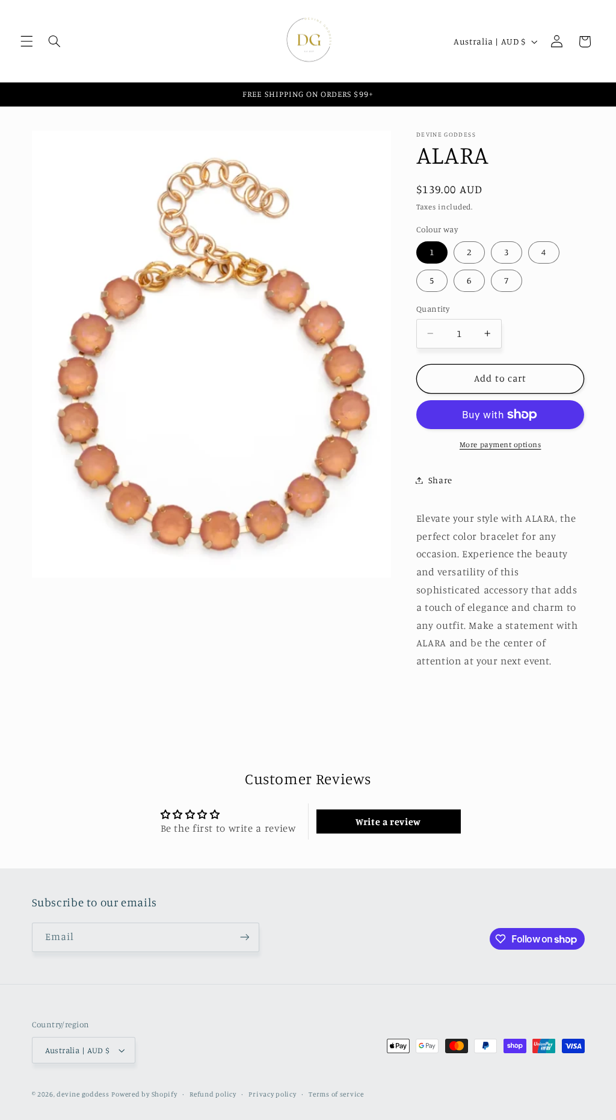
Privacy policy (272, 1094)
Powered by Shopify (144, 1094)
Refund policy (212, 1094)
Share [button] (440, 480)
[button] (26, 41)
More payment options (500, 444)
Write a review (388, 821)
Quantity (432, 309)
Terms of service (336, 1094)
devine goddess (83, 1094)
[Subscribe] (244, 937)
